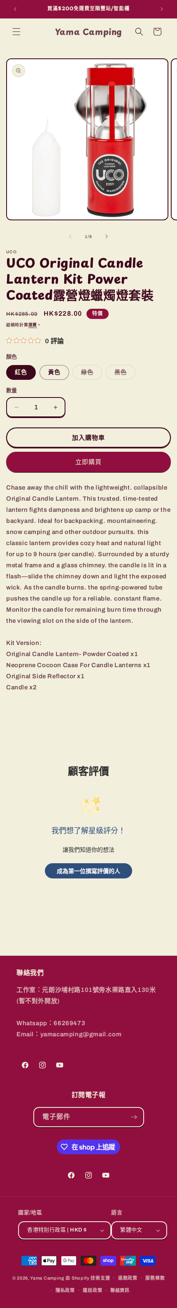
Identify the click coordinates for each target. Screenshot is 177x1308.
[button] (16, 32)
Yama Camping (47, 1277)
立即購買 (88, 462)
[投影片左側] (70, 236)
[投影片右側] (107, 236)
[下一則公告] (162, 9)
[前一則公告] (15, 9)
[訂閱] (134, 1117)
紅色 (21, 372)
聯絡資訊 (120, 1290)
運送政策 (92, 1290)
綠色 (90, 374)
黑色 (123, 374)
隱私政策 (65, 1290)
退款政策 (127, 1278)
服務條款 (155, 1278)
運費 (32, 325)
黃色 (54, 372)
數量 (11, 390)
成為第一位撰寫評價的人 (88, 871)
